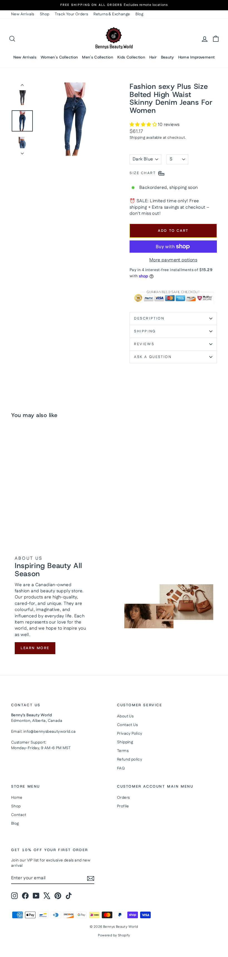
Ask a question (153, 356)
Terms (122, 751)
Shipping (137, 137)
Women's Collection (59, 57)
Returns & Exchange (111, 14)
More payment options (173, 260)
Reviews (144, 344)
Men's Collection (97, 57)
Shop (44, 14)
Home (17, 797)
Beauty (167, 57)
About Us (125, 716)
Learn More (35, 648)
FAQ (121, 768)
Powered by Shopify (114, 935)
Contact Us (127, 725)
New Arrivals (22, 14)
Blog (139, 14)
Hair (153, 57)
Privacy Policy (129, 733)
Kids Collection (131, 57)
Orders (123, 797)
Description (149, 318)
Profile (123, 806)
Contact (18, 815)
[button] (144, 124)
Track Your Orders (71, 14)
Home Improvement (196, 57)
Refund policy (129, 759)
